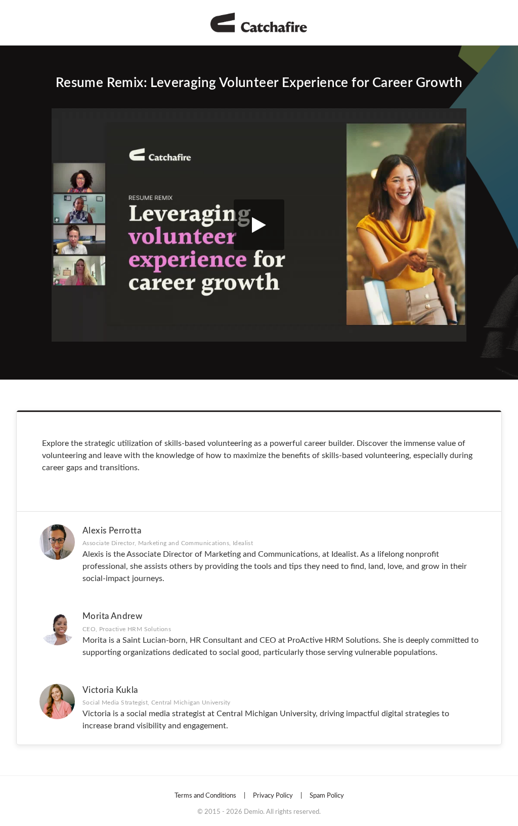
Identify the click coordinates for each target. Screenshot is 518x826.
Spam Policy (327, 796)
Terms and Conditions (205, 796)
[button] (259, 225)
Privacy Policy (273, 796)
